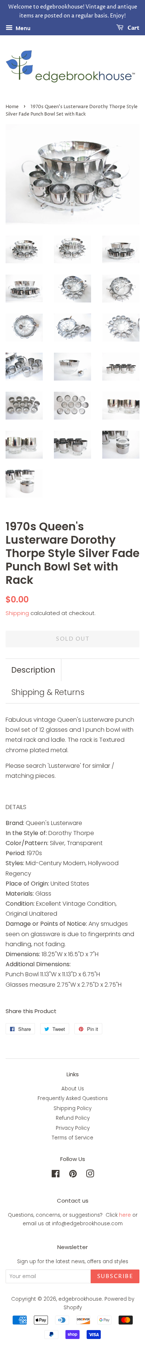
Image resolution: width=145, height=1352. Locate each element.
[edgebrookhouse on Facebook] (55, 1175)
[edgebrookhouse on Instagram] (90, 1175)
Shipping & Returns (47, 692)
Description (33, 669)
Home (12, 107)
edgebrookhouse (80, 1299)
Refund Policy (73, 1118)
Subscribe (115, 1276)
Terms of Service (72, 1137)
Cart (132, 28)
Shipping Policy (72, 1108)
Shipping (17, 613)
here (125, 1215)
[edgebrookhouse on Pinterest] (73, 1175)
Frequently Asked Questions (73, 1098)
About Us (72, 1088)
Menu (22, 28)
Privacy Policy (73, 1128)
